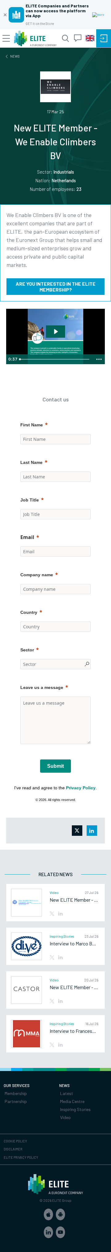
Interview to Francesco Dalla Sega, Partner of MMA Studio (74, 1031)
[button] (48, 1214)
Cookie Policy (15, 1141)
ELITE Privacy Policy (21, 1157)
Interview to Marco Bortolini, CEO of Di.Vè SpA (74, 943)
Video (65, 1117)
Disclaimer (13, 1149)
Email (27, 537)
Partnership (16, 1101)
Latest (66, 1093)
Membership (16, 1093)
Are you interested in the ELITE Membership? (56, 286)
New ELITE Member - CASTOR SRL (74, 987)
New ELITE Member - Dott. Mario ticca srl (74, 900)
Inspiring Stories (75, 1109)
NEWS (15, 56)
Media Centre (72, 1101)
